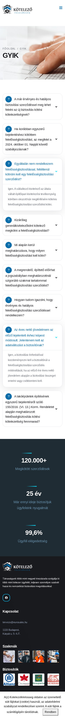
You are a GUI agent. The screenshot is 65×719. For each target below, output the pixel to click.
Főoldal (9, 48)
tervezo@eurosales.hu (15, 622)
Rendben (50, 711)
